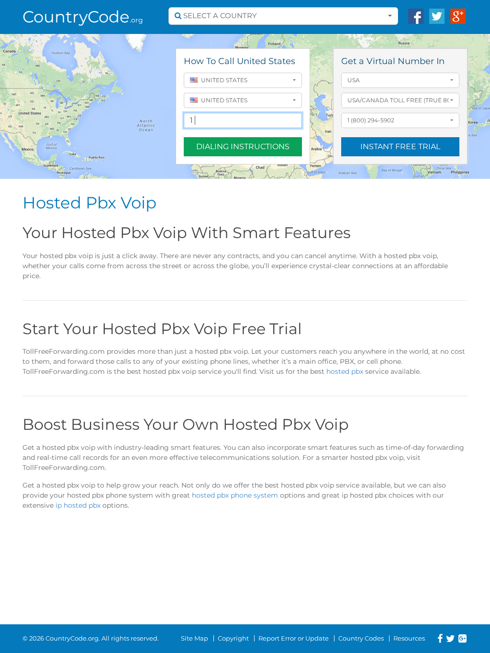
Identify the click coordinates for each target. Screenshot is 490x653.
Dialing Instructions (243, 146)
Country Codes (361, 638)
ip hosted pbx (78, 505)
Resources (409, 638)
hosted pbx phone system (235, 495)
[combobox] (283, 16)
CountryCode (82, 17)
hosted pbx (344, 371)
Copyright (233, 638)
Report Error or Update (293, 638)
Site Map (194, 638)
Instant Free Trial (400, 146)
